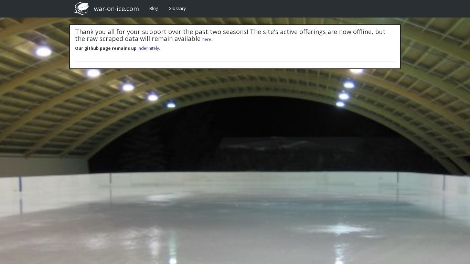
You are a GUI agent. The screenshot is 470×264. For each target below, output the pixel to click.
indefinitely (148, 48)
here (206, 39)
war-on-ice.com (116, 8)
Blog (153, 8)
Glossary (177, 8)
